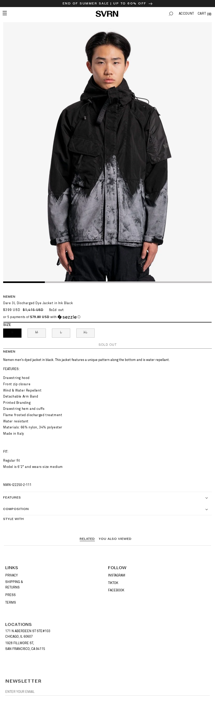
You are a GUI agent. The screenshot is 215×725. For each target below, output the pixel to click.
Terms (10, 602)
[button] (171, 13)
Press (10, 595)
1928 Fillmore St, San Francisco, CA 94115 (25, 646)
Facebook (116, 590)
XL (89, 334)
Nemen (9, 296)
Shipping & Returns (14, 585)
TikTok (113, 583)
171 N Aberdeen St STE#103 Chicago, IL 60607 (27, 634)
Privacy (11, 575)
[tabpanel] (107, 152)
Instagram (116, 575)
